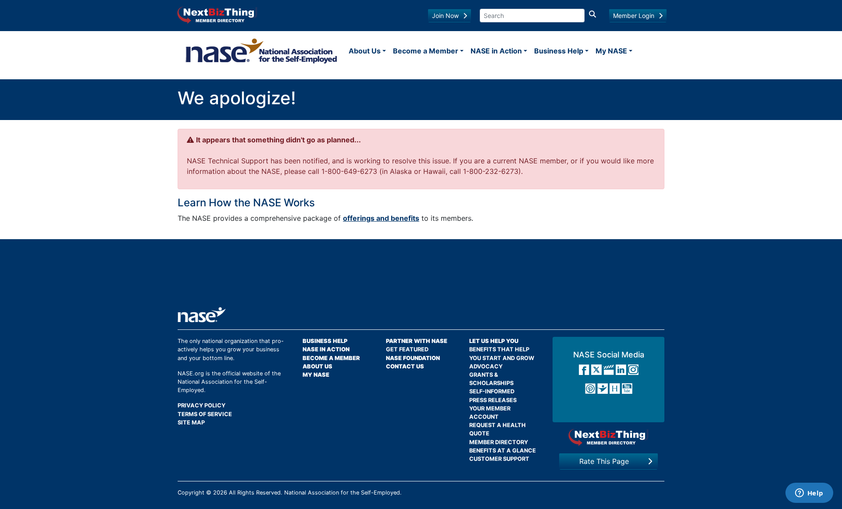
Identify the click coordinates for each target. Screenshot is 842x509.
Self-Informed (491, 391)
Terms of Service (205, 414)
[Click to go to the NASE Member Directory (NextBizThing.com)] (217, 14)
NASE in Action (496, 50)
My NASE (611, 50)
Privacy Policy (201, 405)
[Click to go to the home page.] (261, 51)
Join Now (445, 15)
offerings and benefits (381, 218)
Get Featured (407, 349)
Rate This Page (604, 461)
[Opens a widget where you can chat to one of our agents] (809, 494)
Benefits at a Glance (502, 450)
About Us (365, 50)
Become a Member (425, 50)
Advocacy (486, 366)
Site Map (191, 422)
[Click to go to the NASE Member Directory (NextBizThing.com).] (608, 437)
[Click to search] (592, 15)
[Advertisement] (421, 276)
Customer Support (499, 459)
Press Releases (493, 400)
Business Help (558, 50)
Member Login (633, 15)
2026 (220, 492)
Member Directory (498, 442)
